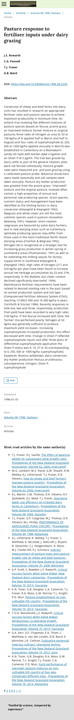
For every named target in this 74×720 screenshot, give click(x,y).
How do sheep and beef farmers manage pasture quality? (39, 480)
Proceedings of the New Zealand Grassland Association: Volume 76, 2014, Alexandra (40, 680)
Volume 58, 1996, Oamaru (46, 13)
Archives (21, 13)
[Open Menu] (4, 4)
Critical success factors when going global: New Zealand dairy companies (39, 573)
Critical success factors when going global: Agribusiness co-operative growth (37, 617)
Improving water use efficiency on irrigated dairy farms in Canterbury (39, 502)
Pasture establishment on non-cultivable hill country (39, 599)
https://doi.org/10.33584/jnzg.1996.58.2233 (39, 84)
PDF (12, 380)
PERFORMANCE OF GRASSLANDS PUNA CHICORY (38, 524)
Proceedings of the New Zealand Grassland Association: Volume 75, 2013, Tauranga (39, 581)
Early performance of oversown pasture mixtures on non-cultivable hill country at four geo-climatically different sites (39, 670)
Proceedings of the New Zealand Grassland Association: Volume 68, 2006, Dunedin (39, 510)
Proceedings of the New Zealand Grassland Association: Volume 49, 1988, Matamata (40, 530)
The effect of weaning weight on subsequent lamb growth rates (41, 457)
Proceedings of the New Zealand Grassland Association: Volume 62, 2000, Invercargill (40, 465)
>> (19, 691)
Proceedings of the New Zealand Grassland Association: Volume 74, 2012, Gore (40, 650)
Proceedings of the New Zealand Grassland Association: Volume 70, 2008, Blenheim (40, 563)
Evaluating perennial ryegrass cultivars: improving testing (40, 642)
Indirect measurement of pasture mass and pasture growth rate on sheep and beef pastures (40, 554)
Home (7, 13)
